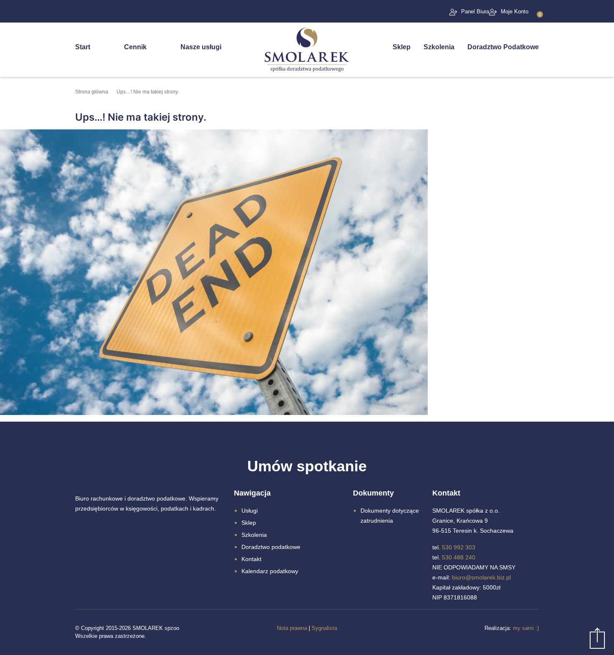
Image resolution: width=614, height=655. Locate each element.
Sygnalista (324, 628)
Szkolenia (439, 47)
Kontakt (251, 559)
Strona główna (91, 92)
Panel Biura (475, 11)
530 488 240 (458, 557)
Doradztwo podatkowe (270, 547)
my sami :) (526, 628)
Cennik (135, 47)
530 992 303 (458, 547)
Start (82, 47)
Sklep (402, 47)
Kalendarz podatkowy (269, 571)
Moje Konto (514, 11)
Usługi (249, 510)
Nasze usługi (200, 47)
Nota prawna (292, 628)
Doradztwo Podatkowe (503, 47)
